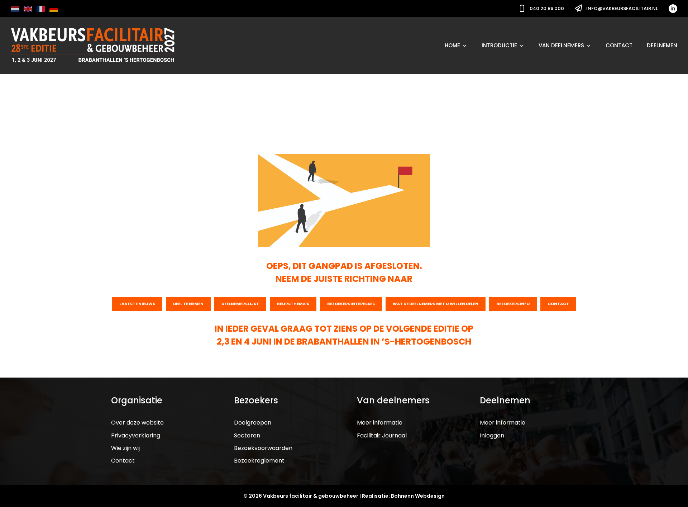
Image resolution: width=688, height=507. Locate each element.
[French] (41, 8)
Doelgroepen (252, 422)
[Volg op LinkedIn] (673, 8)
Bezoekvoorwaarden (263, 448)
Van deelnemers (561, 45)
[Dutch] (15, 8)
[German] (54, 8)
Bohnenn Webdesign (418, 495)
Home (452, 45)
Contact (619, 45)
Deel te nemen (188, 304)
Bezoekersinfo (513, 304)
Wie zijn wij (125, 448)
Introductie (499, 45)
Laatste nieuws (137, 304)
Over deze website (137, 422)
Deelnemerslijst (240, 304)
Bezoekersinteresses (351, 304)
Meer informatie (379, 422)
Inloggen (492, 435)
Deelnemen (662, 45)
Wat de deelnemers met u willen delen (435, 304)
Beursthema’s (293, 304)
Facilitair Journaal (382, 435)
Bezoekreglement (259, 460)
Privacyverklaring (135, 435)
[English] (28, 8)
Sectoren (247, 435)
